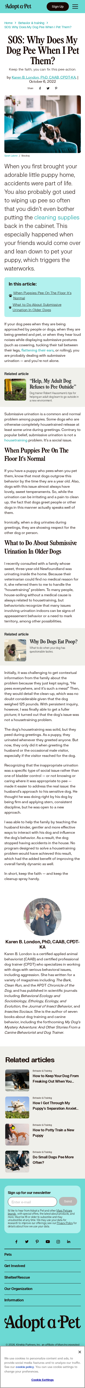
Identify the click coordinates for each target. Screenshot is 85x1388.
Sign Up (58, 6)
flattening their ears (37, 350)
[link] (65, 1223)
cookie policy (25, 1367)
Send (68, 1201)
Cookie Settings (42, 1380)
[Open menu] (75, 6)
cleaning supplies (56, 217)
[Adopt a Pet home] (18, 6)
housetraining (15, 440)
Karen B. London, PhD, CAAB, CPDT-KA (44, 77)
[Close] (80, 1352)
